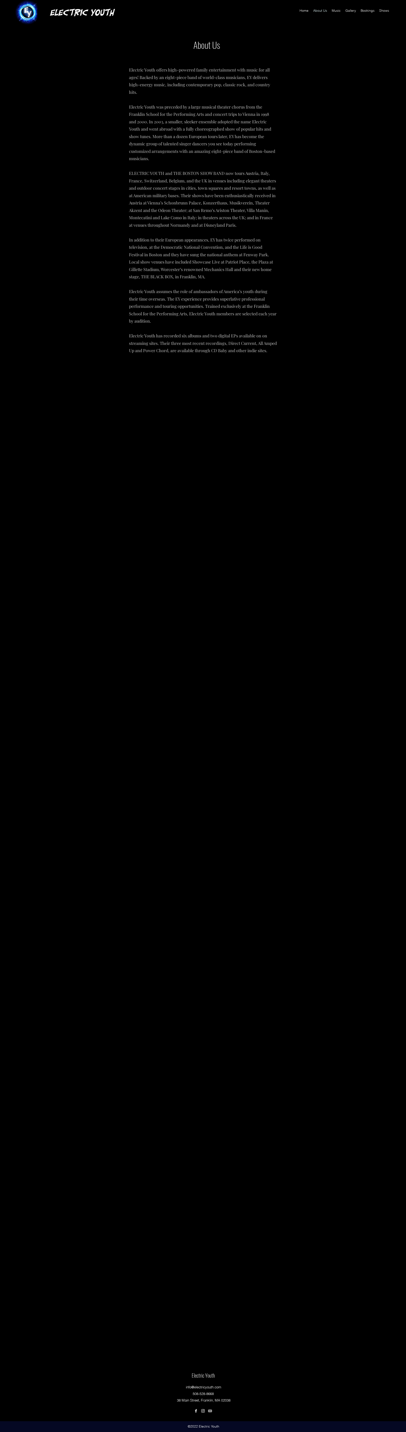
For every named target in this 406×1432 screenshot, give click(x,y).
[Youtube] (210, 1411)
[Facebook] (196, 1411)
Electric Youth (203, 1375)
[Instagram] (203, 1411)
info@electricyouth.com (203, 1387)
